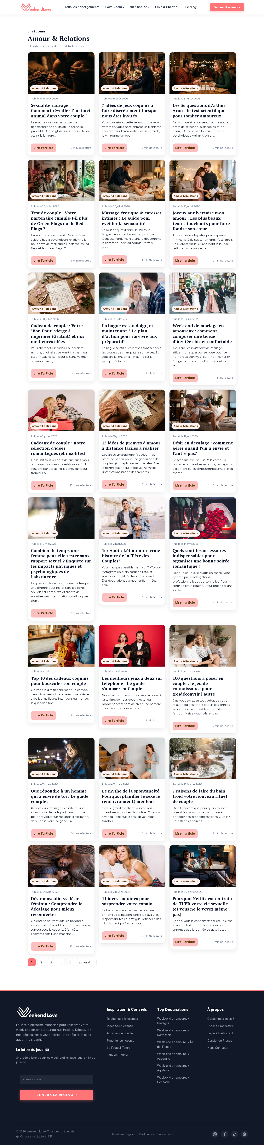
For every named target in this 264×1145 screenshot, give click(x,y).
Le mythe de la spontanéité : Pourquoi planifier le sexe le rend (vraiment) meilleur (132, 796)
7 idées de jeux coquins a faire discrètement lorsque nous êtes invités (130, 110)
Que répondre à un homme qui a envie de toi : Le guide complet (59, 796)
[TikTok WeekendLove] (234, 1134)
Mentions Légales (123, 1134)
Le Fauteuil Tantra (118, 1048)
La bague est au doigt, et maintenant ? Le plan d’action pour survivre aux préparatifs (129, 333)
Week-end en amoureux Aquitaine (173, 1068)
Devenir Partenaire (227, 7)
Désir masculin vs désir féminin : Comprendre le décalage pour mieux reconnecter (56, 906)
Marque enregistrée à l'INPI (36, 1136)
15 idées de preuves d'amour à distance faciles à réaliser (131, 445)
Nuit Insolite (138, 7)
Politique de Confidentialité (156, 1134)
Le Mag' (191, 7)
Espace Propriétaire (220, 1026)
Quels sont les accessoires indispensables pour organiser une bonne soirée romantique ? (201, 558)
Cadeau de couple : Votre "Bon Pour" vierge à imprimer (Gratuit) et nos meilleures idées (57, 333)
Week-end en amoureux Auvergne (173, 1056)
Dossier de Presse (219, 1040)
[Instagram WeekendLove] (214, 1134)
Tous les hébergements (82, 7)
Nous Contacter (217, 1048)
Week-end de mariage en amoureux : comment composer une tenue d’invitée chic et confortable (202, 333)
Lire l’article (43, 148)
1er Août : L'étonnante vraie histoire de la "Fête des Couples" (131, 556)
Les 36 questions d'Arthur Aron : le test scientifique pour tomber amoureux (199, 110)
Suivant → (86, 962)
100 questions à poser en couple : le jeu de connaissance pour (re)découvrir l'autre (198, 686)
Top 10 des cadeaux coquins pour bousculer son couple (60, 680)
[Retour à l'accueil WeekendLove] (56, 1012)
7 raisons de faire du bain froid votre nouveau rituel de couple (200, 796)
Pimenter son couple (120, 1040)
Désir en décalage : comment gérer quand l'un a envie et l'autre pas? (203, 448)
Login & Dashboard (220, 1033)
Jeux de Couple (117, 1055)
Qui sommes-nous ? (220, 1019)
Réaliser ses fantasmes (122, 1019)
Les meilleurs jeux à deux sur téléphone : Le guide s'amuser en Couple (132, 683)
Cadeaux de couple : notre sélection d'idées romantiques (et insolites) (58, 448)
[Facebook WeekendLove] (224, 1134)
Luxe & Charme (166, 7)
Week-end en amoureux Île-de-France (175, 1044)
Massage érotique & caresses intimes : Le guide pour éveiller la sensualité (132, 218)
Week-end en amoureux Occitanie (173, 1080)
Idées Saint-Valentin (120, 1026)
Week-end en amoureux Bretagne (173, 1021)
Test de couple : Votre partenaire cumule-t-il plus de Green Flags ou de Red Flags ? (59, 220)
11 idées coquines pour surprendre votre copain (127, 901)
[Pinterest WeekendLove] (244, 1134)
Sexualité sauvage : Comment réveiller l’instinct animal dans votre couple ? (61, 110)
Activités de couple (120, 1033)
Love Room (113, 7)
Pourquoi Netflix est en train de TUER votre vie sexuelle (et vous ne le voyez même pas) (202, 906)
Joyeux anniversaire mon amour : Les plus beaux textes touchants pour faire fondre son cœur (201, 220)
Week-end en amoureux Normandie (173, 1033)
